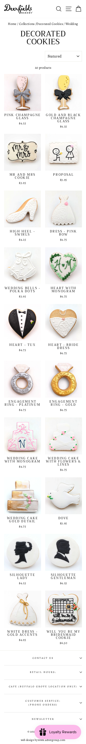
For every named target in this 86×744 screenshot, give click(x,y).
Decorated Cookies (49, 24)
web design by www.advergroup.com (43, 740)
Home (12, 24)
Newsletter (43, 719)
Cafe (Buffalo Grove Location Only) (43, 686)
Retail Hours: (43, 672)
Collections (27, 24)
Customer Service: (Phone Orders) (42, 702)
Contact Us (43, 658)
